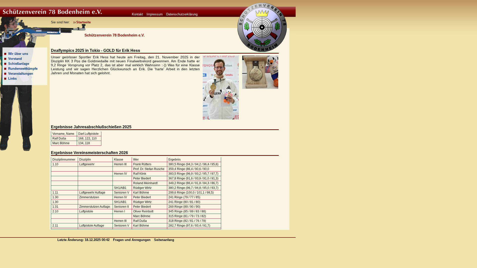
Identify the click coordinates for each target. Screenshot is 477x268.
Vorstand (15, 59)
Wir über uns (18, 54)
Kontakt (137, 14)
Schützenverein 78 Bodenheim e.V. (114, 35)
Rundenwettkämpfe (23, 68)
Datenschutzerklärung (182, 14)
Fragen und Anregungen (132, 240)
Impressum (155, 14)
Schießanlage (18, 64)
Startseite (83, 22)
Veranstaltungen (20, 73)
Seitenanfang (164, 240)
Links (12, 78)
